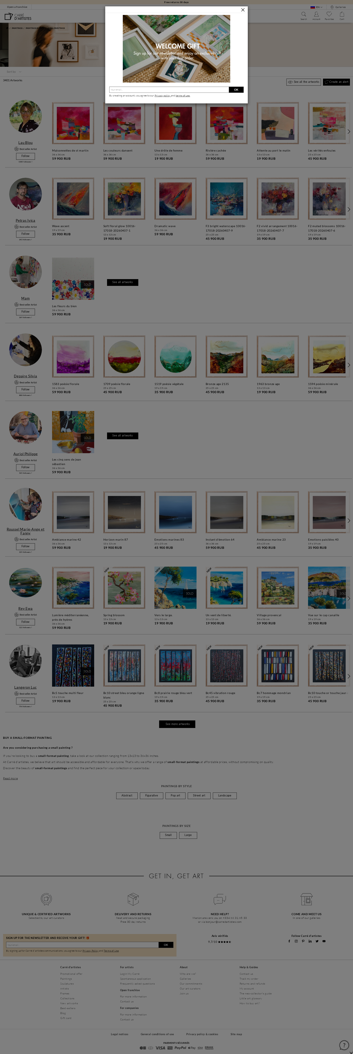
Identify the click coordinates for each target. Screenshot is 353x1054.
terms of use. (183, 95)
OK (236, 89)
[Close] (243, 10)
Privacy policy (163, 95)
